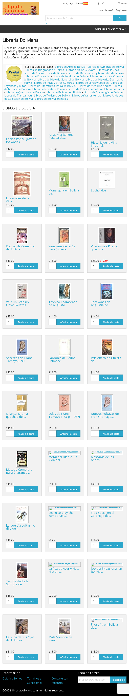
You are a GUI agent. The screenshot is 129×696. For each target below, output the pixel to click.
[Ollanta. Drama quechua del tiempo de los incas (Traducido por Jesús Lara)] (22, 403)
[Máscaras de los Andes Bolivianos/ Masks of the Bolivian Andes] (107, 453)
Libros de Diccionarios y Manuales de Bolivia (95, 73)
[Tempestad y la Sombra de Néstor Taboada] (22, 570)
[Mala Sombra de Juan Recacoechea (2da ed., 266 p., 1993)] (64, 626)
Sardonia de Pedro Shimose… (62, 359)
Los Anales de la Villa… (17, 199)
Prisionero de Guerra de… (106, 359)
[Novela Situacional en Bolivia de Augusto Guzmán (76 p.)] (107, 564)
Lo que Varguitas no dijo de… (20, 526)
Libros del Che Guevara (80, 70)
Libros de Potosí (114, 89)
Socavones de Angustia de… (100, 303)
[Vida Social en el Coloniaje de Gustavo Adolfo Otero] (107, 509)
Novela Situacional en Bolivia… (106, 570)
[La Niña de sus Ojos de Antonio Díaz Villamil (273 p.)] (22, 626)
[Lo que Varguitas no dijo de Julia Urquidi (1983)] (22, 514)
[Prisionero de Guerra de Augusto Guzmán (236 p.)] (107, 347)
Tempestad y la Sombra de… (17, 582)
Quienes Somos (12, 678)
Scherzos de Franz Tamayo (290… (19, 359)
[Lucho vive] (107, 179)
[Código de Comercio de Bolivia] (22, 235)
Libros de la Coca (108, 70)
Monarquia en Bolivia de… (64, 191)
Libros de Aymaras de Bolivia (106, 67)
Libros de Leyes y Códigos (92, 83)
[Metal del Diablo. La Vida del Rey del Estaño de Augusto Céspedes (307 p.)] (65, 453)
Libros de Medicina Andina (95, 86)
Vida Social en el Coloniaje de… (102, 514)
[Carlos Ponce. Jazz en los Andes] (22, 126)
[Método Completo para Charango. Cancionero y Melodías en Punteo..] (22, 458)
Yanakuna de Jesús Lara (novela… (62, 247)
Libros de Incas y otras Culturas (54, 83)
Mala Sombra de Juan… (60, 638)
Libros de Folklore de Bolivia (70, 76)
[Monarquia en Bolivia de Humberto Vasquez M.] (64, 179)
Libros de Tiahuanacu (18, 95)
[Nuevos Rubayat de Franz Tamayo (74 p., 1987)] (107, 403)
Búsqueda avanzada (53, 24)
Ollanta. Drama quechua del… (17, 415)
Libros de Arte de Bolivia (70, 67)
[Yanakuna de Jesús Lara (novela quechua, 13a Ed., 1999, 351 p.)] (64, 235)
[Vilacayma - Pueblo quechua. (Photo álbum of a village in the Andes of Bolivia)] (107, 235)
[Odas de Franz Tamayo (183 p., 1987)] (64, 403)
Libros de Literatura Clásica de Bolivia (52, 86)
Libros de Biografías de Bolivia (45, 70)
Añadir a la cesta (26, 154)
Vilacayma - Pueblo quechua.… (104, 247)
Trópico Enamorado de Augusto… (63, 303)
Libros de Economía (37, 76)
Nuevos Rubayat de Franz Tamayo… (105, 415)
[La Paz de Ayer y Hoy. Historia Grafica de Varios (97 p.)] (65, 564)
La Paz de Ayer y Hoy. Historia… (64, 570)
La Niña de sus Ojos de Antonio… (20, 638)
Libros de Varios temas (86, 95)
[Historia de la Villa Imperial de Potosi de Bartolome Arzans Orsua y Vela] (107, 127)
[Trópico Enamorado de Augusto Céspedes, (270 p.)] (64, 291)
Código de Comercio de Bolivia (20, 247)
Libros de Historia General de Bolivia (61, 79)
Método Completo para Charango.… (19, 471)
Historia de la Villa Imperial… (104, 144)
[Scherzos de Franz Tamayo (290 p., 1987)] (22, 347)
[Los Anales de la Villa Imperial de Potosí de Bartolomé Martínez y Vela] (22, 183)
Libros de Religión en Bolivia (63, 92)
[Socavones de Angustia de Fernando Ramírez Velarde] (107, 291)
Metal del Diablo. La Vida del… (63, 458)
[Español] (85, 3)
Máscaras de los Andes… (102, 458)
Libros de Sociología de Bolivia (103, 92)
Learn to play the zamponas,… (61, 514)
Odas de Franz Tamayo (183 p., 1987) (64, 415)
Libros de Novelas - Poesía (48, 89)
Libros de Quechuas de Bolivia (25, 92)
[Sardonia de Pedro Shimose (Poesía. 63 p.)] (64, 347)
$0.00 (123, 3)
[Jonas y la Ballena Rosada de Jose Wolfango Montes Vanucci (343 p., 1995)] (64, 123)
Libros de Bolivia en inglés (51, 99)
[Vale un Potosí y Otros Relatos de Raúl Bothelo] (22, 291)
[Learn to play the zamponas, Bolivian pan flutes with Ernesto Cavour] (65, 509)
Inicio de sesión (106, 10)
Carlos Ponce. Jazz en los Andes (21, 140)
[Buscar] (119, 18)
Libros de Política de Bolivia (85, 89)
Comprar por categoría (109, 29)
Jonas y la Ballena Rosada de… (61, 136)
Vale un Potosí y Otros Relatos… (17, 303)
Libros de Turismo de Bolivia (52, 95)
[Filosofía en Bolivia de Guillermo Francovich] (107, 620)
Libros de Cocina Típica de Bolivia (44, 73)
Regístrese (121, 10)
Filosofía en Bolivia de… (104, 625)
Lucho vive (98, 190)
